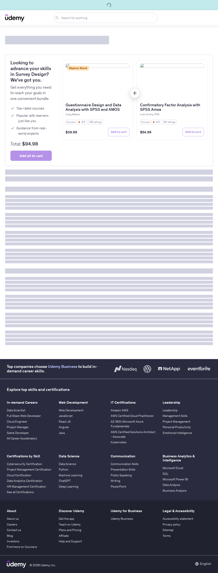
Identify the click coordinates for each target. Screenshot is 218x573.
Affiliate (64, 536)
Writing (115, 481)
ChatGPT (65, 481)
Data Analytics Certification (24, 481)
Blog (10, 536)
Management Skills (175, 416)
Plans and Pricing (70, 530)
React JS (65, 421)
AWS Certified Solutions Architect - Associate (133, 434)
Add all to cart (31, 156)
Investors (13, 541)
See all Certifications (20, 492)
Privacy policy (172, 524)
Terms (167, 536)
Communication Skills (125, 464)
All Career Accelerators (22, 438)
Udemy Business (62, 366)
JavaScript (66, 416)
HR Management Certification (26, 486)
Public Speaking (121, 475)
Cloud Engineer (17, 421)
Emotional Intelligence (177, 433)
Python (63, 469)
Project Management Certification (29, 469)
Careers (12, 524)
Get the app (66, 519)
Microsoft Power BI (175, 479)
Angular (64, 427)
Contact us (14, 530)
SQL (165, 474)
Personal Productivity (177, 427)
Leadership (170, 410)
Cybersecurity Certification (24, 464)
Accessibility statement (178, 519)
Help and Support (70, 541)
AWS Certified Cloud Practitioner (132, 416)
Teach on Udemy (70, 524)
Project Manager (18, 427)
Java (62, 433)
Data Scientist (16, 410)
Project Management (176, 421)
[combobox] (106, 18)
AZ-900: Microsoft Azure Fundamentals (127, 424)
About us (13, 519)
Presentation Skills (123, 469)
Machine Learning (70, 475)
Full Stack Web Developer (24, 416)
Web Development (71, 410)
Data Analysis (171, 485)
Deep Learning (68, 486)
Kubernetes (118, 442)
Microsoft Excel (173, 468)
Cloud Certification (19, 475)
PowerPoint (118, 486)
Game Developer (18, 433)
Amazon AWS (119, 410)
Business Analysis (174, 490)
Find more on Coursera (22, 547)
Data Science (67, 464)
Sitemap (168, 530)
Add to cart (119, 132)
